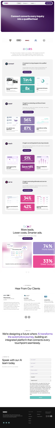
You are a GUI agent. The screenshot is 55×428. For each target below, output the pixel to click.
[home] (6, 3)
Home (19, 3)
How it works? (27, 150)
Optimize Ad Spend (27, 238)
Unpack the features (28, 111)
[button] (25, 3)
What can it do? (27, 72)
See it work (48, 3)
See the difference (27, 190)
